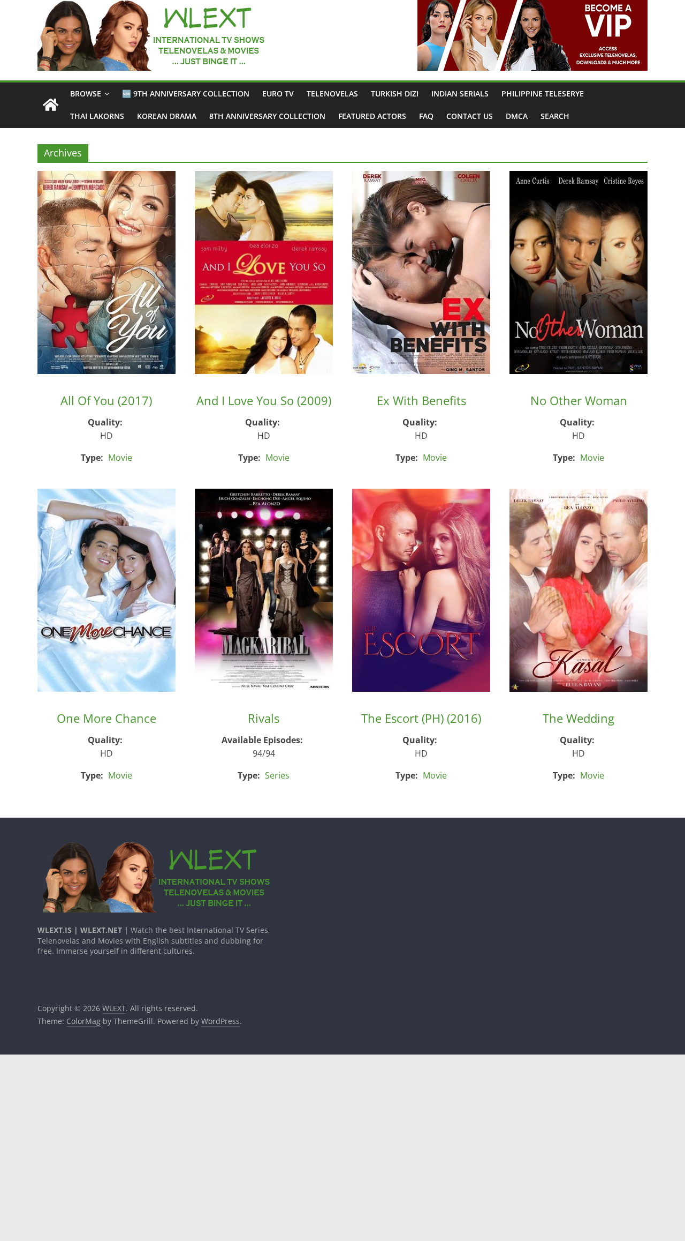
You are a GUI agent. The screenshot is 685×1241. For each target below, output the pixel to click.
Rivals (263, 718)
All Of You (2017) (106, 400)
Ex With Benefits (421, 400)
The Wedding (578, 718)
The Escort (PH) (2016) (421, 718)
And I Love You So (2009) (263, 400)
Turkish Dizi (394, 93)
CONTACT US (469, 116)
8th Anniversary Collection (267, 116)
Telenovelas (332, 93)
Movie (120, 457)
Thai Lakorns (97, 116)
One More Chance (106, 718)
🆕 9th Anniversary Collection (185, 93)
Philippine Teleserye (542, 93)
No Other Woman (578, 400)
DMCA (517, 116)
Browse (85, 93)
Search (555, 116)
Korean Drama (166, 116)
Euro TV (278, 93)
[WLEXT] (50, 105)
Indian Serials (460, 93)
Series (277, 775)
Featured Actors (372, 116)
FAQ (426, 116)
